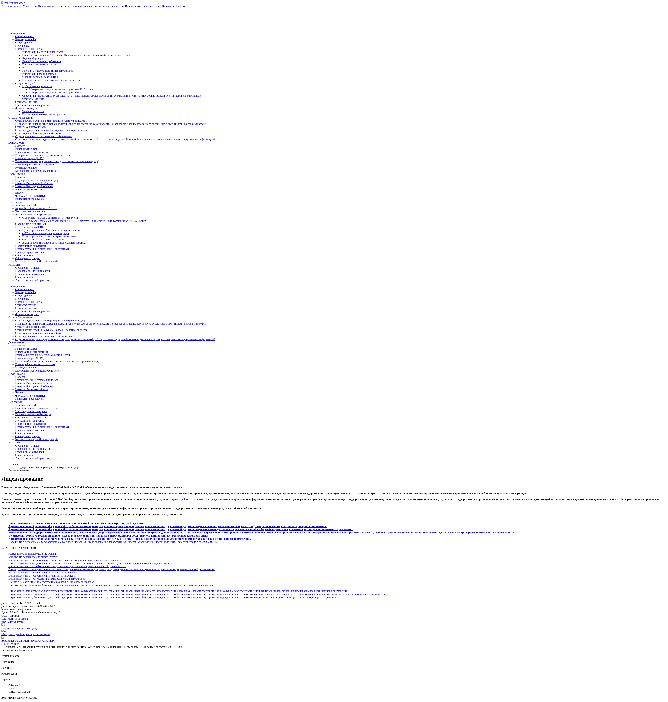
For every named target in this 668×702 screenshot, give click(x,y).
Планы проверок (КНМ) (29, 158)
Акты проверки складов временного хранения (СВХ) (54, 242)
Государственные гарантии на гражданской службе (52, 80)
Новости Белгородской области (34, 186)
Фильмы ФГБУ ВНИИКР (30, 195)
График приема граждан (29, 273)
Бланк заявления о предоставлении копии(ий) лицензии (41, 575)
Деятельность (16, 142)
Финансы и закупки (27, 108)
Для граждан (15, 202)
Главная (13, 464)
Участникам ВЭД (25, 205)
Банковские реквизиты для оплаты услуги (33, 556)
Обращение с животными (30, 223)
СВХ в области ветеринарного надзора (45, 233)
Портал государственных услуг (20, 628)
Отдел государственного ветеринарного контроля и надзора (51, 120)
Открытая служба (25, 83)
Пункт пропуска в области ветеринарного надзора (52, 230)
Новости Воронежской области (34, 183)
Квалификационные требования (41, 61)
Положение (22, 45)
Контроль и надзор (26, 148)
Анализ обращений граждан (32, 280)
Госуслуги (21, 145)
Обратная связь (24, 255)
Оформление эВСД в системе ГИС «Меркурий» (50, 217)
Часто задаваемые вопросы (31, 211)
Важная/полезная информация (33, 214)
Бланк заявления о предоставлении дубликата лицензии (41, 572)
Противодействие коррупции (32, 105)
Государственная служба (29, 48)
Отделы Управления (20, 117)
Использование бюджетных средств (43, 114)
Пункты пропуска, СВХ (29, 227)
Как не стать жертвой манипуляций (36, 261)
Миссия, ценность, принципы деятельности (48, 70)
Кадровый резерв (32, 58)
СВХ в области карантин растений (43, 239)
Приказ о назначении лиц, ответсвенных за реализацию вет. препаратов (51, 581)
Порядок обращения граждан (32, 270)
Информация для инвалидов (39, 73)
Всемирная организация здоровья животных (27, 640)
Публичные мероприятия (37, 86)
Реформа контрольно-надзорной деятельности (42, 155)
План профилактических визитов (35, 164)
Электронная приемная (15, 618)
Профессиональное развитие (39, 64)
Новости (20, 177)
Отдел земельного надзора (31, 126)
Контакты (14, 264)
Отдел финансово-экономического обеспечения (43, 136)
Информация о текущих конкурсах (43, 51)
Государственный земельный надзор (36, 180)
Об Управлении (17, 33)
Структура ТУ (23, 42)
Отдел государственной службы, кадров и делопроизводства (51, 130)
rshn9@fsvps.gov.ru (12, 621)
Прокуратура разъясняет (29, 252)
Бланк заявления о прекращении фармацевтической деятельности (47, 578)
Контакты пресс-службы (29, 198)
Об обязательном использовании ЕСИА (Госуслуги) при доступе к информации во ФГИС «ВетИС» (89, 220)
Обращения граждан (27, 258)
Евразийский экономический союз (36, 208)
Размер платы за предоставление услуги (32, 553)
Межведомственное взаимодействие (37, 170)
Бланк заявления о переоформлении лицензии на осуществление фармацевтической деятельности (67, 566)
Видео (19, 192)
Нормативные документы (30, 245)
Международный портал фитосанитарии (25, 634)
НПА (25, 67)
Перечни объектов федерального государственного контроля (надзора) (57, 161)
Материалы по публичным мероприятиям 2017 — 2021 (62, 92)
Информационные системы (31, 151)
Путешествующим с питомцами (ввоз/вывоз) (42, 248)
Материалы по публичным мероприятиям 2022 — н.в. (61, 89)
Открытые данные (33, 98)
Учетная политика (33, 111)
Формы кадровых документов (40, 76)
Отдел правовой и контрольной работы (38, 133)
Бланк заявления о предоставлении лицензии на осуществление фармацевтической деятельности (66, 559)
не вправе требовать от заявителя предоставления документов (205, 499)
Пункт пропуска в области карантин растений (49, 236)
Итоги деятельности (27, 167)
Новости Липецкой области (31, 189)
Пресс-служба (16, 173)
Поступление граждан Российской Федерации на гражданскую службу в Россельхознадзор (76, 55)
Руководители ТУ (25, 39)
